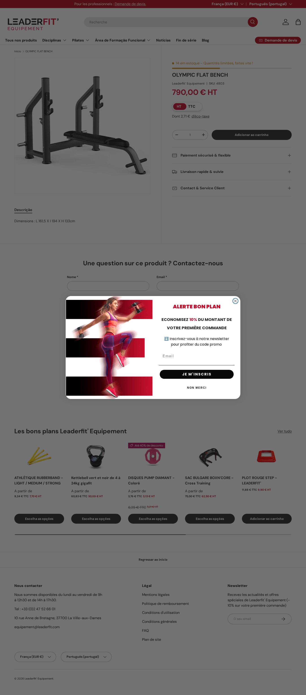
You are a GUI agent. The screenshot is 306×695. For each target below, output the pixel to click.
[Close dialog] (235, 301)
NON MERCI (197, 387)
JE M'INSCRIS (196, 374)
